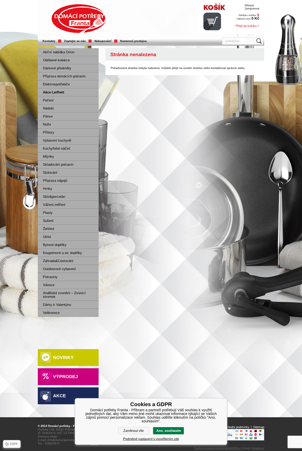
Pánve (48, 116)
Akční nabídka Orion (58, 52)
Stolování (50, 173)
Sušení (48, 221)
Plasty (48, 213)
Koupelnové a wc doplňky (62, 253)
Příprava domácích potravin (64, 76)
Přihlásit (249, 5)
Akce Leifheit (53, 92)
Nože (47, 124)
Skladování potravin (58, 165)
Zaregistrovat (252, 8)
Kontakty (49, 41)
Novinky (63, 357)
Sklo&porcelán (54, 197)
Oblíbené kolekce (56, 60)
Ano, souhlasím (168, 430)
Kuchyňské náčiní (56, 148)
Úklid (47, 237)
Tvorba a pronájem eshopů (209, 448)
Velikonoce (51, 313)
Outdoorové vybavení (59, 269)
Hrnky (47, 189)
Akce (59, 395)
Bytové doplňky (55, 245)
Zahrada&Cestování (58, 261)
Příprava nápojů (55, 181)
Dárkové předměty (57, 68)
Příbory (48, 132)
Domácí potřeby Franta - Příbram (78, 18)
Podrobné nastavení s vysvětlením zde (151, 439)
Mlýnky (48, 156)
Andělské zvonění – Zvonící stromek (64, 295)
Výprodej (65, 376)
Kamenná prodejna (133, 41)
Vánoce (48, 285)
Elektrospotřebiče (56, 84)
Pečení (48, 100)
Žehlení (48, 229)
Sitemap (258, 427)
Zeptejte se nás (75, 41)
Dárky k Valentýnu (57, 305)
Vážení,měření (54, 205)
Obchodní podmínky (235, 427)
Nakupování (103, 41)
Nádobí (48, 108)
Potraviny (50, 277)
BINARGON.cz (233, 448)
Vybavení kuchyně (57, 140)
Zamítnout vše (133, 430)
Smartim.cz (258, 448)
